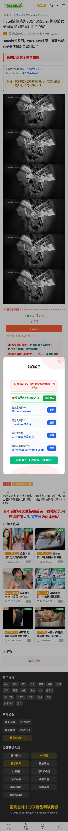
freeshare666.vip (22, 424)
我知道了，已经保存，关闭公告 (34, 460)
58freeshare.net (21, 411)
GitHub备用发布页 (23, 437)
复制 (52, 410)
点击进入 (49, 398)
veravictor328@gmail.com (28, 449)
